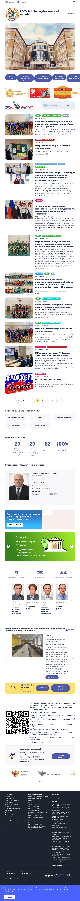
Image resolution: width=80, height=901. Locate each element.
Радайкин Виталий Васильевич (16, 611)
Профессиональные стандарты (14, 818)
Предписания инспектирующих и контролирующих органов (61, 860)
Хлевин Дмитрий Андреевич (60, 608)
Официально (55, 797)
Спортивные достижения (51, 298)
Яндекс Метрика (35, 888)
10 (47, 400)
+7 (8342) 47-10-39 (10, 874)
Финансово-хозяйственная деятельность (59, 838)
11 (52, 400)
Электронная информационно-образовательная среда (37, 826)
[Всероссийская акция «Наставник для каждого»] (19, 149)
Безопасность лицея (34, 808)
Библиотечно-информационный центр (37, 812)
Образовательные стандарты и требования (61, 828)
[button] (70, 1)
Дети (53, 273)
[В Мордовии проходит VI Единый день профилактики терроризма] (19, 356)
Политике (16, 891)
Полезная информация (35, 798)
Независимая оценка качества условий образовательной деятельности (60, 809)
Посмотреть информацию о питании (61, 688)
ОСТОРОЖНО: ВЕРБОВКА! (48, 380)
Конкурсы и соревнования (51, 115)
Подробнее (52, 677)
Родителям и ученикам (35, 794)
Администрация (9, 798)
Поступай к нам (11, 77)
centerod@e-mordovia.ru (12, 878)
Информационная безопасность (61, 857)
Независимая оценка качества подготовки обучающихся (60, 812)
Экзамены (31, 829)
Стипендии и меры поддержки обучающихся (61, 855)
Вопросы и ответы (57, 865)
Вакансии (8, 824)
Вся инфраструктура (69, 629)
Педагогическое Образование (46, 164)
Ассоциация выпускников (59, 77)
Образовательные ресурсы (13, 816)
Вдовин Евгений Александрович (44, 473)
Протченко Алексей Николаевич (46, 611)
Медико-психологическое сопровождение (35, 818)
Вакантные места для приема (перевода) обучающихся (60, 842)
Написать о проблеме (15, 524)
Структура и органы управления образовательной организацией (61, 845)
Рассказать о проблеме (60, 756)
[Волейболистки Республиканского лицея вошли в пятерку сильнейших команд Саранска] (19, 125)
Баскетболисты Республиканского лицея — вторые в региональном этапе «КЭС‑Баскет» (53, 307)
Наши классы (9, 802)
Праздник (39, 273)
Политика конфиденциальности (49, 875)
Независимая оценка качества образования (61, 804)
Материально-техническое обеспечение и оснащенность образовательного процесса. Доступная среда (60, 850)
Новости (30, 800)
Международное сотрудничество (61, 836)
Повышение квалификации (13, 822)
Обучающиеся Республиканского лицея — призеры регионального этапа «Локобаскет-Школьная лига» (54, 244)
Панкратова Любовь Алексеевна (31, 608)
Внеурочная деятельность (45, 140)
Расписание (55, 794)
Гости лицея (40, 166)
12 (57, 400)
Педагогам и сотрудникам (12, 812)
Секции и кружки (33, 804)
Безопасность (41, 347)
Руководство (55, 834)
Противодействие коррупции (60, 799)
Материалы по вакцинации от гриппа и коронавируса (37, 823)
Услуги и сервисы (33, 806)
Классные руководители (35, 821)
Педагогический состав (12, 800)
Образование (55, 825)
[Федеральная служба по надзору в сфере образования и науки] (52, 773)
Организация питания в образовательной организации (61, 831)
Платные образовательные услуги (25, 78)
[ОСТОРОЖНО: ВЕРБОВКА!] (19, 383)
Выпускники (8, 810)
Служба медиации (33, 810)
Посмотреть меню (43, 688)
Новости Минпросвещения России (15, 820)
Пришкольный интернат (35, 815)
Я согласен (9, 897)
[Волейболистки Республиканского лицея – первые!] (19, 332)
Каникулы (31, 802)
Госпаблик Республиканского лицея (43, 78)
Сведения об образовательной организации (61, 816)
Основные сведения (57, 819)
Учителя (66, 115)
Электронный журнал (11, 814)
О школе (7, 796)
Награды (39, 200)
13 (61, 400)
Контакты (54, 801)
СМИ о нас (8, 806)
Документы (55, 821)
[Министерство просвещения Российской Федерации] (20, 773)
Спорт (38, 115)
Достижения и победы (11, 804)
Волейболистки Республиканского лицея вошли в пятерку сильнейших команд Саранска (54, 124)
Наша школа (8, 794)
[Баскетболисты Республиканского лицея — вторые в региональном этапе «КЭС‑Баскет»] (19, 308)
